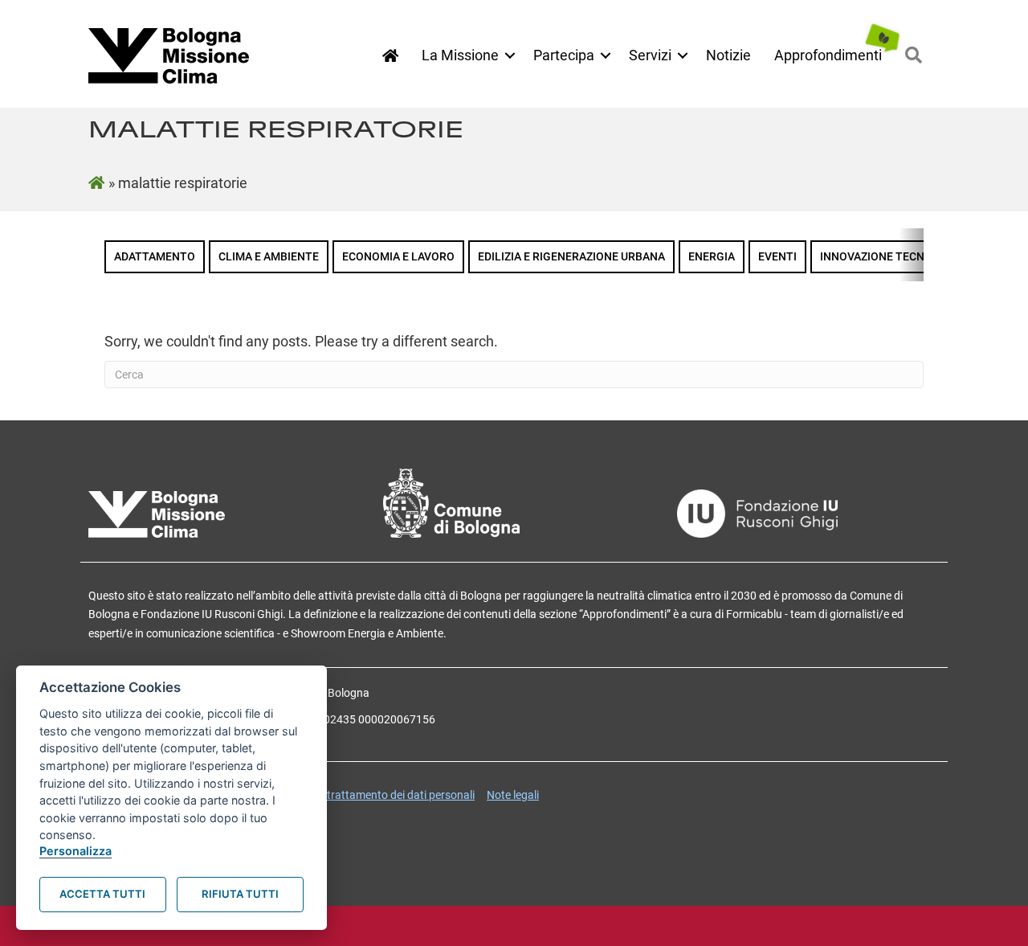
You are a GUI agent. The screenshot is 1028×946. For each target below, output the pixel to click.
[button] (510, 55)
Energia (711, 257)
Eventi (777, 257)
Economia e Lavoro (398, 257)
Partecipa (563, 55)
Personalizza (75, 851)
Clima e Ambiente (268, 257)
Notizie (728, 55)
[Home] (390, 56)
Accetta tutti (102, 893)
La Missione (460, 55)
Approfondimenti (828, 55)
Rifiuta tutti (240, 893)
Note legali (513, 794)
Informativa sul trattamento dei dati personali (362, 794)
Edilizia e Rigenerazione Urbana (571, 257)
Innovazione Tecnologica (896, 257)
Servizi (650, 55)
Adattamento (154, 257)
